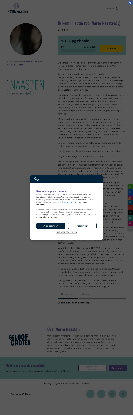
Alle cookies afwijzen (66, 232)
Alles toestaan (51, 226)
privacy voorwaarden (69, 202)
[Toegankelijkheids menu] (130, 2)
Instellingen (82, 226)
